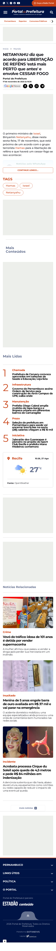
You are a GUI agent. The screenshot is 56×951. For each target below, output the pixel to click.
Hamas (20, 148)
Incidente (9, 762)
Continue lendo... (28, 170)
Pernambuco (10, 21)
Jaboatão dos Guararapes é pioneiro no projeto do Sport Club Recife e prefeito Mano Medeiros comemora (30, 443)
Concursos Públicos (38, 21)
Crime (7, 632)
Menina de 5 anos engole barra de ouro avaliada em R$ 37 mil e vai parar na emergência (27, 704)
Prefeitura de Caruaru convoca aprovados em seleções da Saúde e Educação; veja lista (31, 376)
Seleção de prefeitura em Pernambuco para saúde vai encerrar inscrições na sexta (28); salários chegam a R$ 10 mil (32, 426)
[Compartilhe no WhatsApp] (36, 86)
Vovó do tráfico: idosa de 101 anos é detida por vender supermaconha (28, 640)
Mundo (17, 49)
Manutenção (20, 401)
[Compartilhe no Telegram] (42, 86)
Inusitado (9, 695)
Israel (36, 133)
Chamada (18, 370)
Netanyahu (23, 137)
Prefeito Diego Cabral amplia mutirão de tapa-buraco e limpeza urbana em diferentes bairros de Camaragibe (31, 409)
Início (5, 49)
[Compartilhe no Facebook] (25, 86)
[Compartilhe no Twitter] (31, 86)
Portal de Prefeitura (15, 78)
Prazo (16, 418)
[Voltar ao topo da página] (28, 915)
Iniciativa (18, 435)
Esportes (23, 21)
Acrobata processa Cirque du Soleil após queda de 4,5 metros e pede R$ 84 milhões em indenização (27, 772)
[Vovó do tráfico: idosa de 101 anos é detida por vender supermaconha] (28, 612)
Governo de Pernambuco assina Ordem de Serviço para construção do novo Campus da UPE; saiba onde (32, 392)
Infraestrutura (21, 385)
